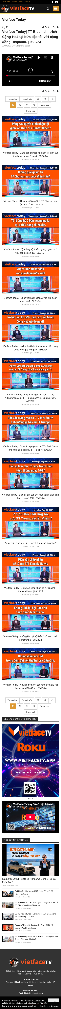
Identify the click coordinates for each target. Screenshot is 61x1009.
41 (52, 99)
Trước (47, 27)
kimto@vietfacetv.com (33, 993)
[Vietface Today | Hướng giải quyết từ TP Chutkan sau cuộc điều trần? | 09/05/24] (30, 181)
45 (34, 105)
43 (20, 105)
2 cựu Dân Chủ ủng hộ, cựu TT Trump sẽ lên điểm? (30, 543)
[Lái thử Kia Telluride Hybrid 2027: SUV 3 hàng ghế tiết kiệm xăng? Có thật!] (7, 916)
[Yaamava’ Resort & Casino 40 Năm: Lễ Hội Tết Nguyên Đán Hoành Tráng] (7, 927)
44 (27, 105)
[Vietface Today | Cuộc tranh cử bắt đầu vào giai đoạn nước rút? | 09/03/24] (30, 277)
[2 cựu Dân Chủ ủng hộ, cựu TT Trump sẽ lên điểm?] (30, 523)
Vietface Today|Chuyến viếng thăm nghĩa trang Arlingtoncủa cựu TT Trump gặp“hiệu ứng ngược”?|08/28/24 (30, 398)
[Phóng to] (7, 27)
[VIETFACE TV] (30, 962)
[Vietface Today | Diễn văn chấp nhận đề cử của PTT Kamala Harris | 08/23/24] (30, 568)
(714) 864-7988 (32, 979)
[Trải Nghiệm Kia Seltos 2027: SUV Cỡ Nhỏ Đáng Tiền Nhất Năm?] (7, 894)
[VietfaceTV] (17, 8)
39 (38, 99)
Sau (54, 27)
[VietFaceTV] (52, 3)
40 (45, 99)
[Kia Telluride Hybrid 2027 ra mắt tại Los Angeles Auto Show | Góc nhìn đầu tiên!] (7, 939)
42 (13, 105)
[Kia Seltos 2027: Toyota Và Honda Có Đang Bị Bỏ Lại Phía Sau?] (30, 860)
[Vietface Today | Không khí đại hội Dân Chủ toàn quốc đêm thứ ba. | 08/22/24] (30, 616)
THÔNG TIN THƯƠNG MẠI (16, 840)
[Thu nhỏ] (3, 27)
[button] (56, 8)
